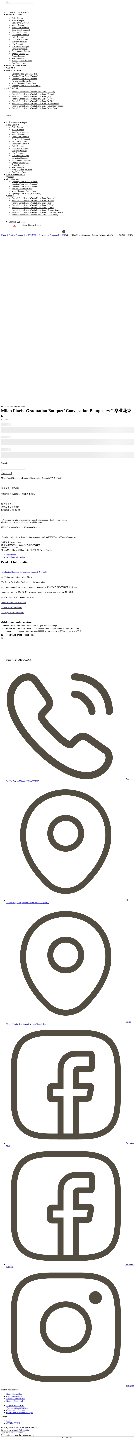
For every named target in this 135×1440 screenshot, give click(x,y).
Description (11, 555)
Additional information (15, 557)
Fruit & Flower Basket (16, 66)
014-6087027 (33, 781)
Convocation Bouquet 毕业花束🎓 (53, 235)
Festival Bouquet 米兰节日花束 (22, 235)
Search (17, 222)
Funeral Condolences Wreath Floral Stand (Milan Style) (35, 108)
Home (3, 235)
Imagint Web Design (20, 1430)
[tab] (70, 555)
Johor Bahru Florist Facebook (13, 602)
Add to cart (6, 473)
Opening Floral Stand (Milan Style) (26, 86)
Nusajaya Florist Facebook (12, 612)
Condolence (12, 88)
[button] (67, 115)
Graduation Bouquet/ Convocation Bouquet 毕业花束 (24, 572)
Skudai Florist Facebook (11, 607)
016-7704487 (20, 781)
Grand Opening (13, 70)
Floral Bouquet (14, 15)
